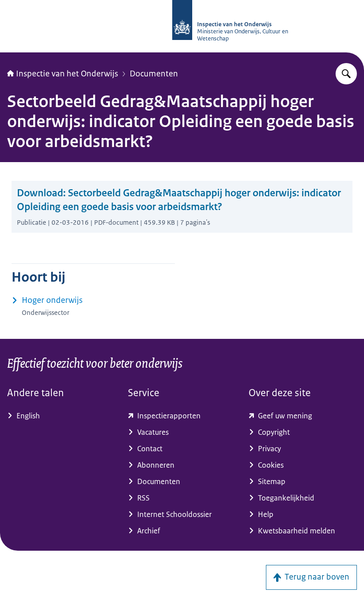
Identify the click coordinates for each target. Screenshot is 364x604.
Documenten (154, 73)
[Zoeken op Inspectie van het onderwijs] (346, 73)
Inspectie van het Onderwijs (67, 73)
